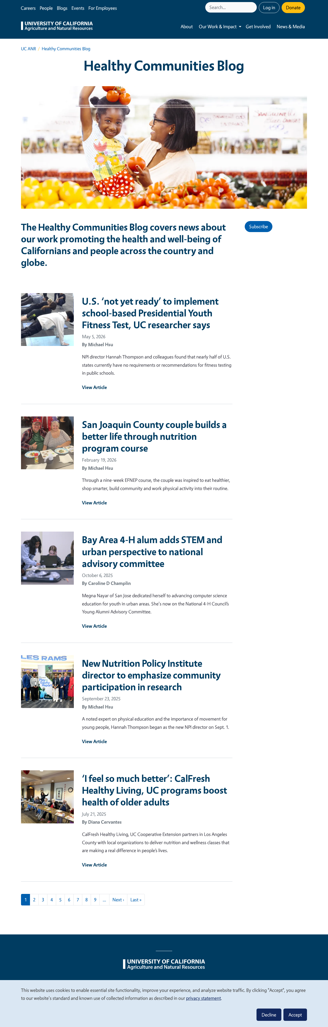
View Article (94, 387)
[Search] (253, 7)
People (46, 8)
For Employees (102, 8)
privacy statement (203, 998)
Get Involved (258, 26)
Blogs (62, 8)
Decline (269, 1015)
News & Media (291, 26)
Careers (28, 8)
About (187, 26)
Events (77, 8)
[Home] (57, 27)
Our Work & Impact (218, 26)
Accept (295, 1015)
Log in (269, 7)
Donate (293, 7)
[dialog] (164, 1003)
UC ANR (28, 48)
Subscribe (258, 226)
